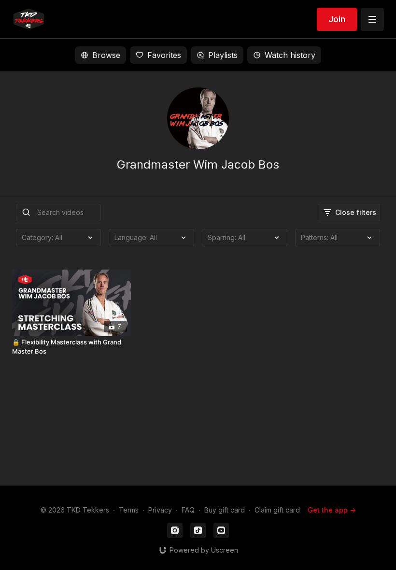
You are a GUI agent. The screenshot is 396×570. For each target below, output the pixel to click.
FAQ (188, 510)
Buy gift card (224, 510)
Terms (129, 510)
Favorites (164, 55)
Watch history (290, 55)
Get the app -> (332, 510)
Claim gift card (277, 510)
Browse (106, 55)
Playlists (223, 55)
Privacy (160, 510)
